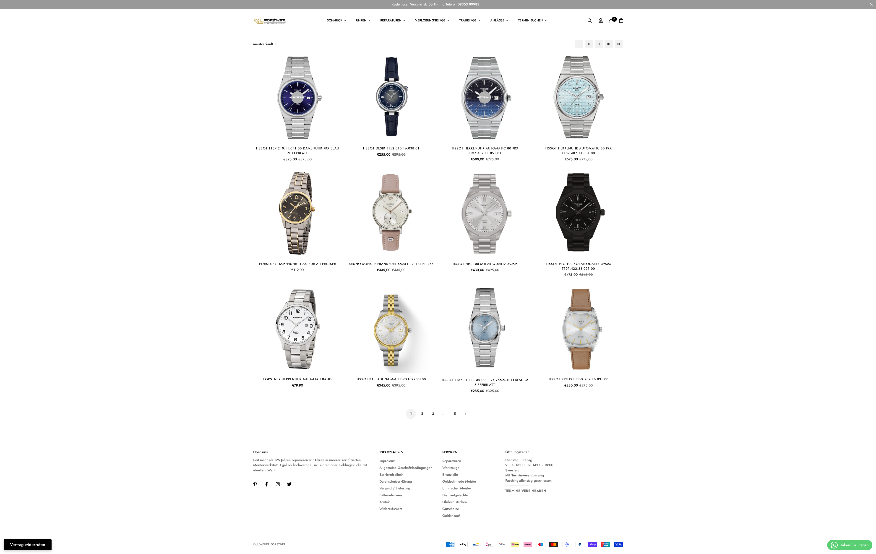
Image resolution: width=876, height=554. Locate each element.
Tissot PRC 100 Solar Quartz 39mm (484, 264)
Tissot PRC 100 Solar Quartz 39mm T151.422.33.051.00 (578, 266)
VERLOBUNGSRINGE (430, 20)
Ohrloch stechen (454, 501)
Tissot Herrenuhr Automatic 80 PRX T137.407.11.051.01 (484, 150)
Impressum (387, 460)
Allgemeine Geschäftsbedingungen (405, 467)
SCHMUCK (334, 20)
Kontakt (384, 501)
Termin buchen (530, 20)
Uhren (361, 20)
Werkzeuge (450, 467)
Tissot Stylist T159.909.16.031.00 (578, 379)
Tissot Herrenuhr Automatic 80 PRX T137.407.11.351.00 (578, 150)
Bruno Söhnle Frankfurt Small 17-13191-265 (391, 264)
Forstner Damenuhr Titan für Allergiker (297, 264)
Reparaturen (391, 20)
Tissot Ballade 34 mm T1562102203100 (391, 379)
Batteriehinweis (390, 495)
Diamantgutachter (455, 495)
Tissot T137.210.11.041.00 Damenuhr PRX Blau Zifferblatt (297, 150)
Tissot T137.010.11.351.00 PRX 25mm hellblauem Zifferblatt (484, 382)
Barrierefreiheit (391, 474)
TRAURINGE (468, 20)
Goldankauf (451, 515)
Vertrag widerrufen (27, 545)
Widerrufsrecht (390, 508)
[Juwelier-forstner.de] (269, 20)
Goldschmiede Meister (459, 481)
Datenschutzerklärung (395, 481)
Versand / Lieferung (394, 488)
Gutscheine (450, 508)
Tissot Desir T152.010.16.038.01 (391, 148)
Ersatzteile (450, 474)
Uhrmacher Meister (456, 488)
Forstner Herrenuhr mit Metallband (297, 379)
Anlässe (497, 20)
